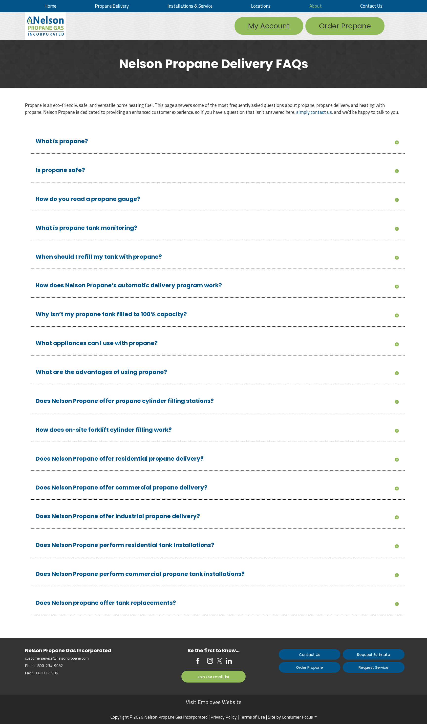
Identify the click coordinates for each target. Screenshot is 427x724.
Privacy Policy (224, 717)
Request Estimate (373, 654)
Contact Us (371, 5)
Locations (261, 5)
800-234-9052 (50, 665)
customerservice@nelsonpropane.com (57, 658)
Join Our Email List (213, 676)
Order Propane (345, 26)
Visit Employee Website (213, 702)
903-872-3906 (45, 673)
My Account (269, 26)
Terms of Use (252, 717)
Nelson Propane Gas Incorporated (176, 717)
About (315, 5)
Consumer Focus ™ (299, 717)
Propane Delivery (112, 5)
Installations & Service (190, 5)
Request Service (373, 667)
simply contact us (314, 112)
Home (50, 5)
